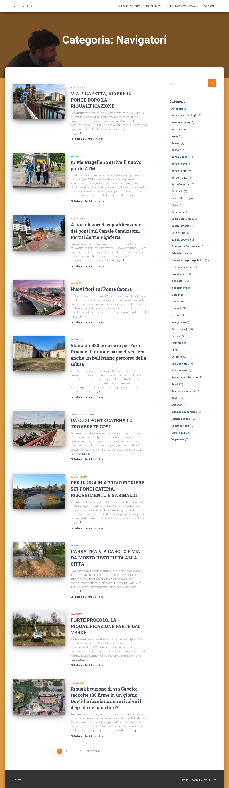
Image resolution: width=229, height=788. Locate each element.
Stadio (175, 398)
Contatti (209, 6)
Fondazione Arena (182, 267)
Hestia (184, 780)
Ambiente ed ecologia (83, 414)
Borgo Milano (79, 87)
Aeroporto (177, 108)
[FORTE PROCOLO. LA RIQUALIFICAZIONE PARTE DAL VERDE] (39, 628)
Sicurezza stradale (182, 391)
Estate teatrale (179, 253)
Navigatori (77, 156)
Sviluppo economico (183, 412)
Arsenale (176, 129)
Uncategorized (180, 425)
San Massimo (179, 363)
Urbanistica (178, 432)
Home (18, 779)
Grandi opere (179, 274)
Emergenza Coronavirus (185, 246)
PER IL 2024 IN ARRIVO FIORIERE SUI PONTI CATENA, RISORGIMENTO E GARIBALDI (107, 489)
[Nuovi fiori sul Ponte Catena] (39, 297)
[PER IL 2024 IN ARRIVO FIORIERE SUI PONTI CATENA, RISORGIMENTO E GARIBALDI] (39, 491)
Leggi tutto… (78, 133)
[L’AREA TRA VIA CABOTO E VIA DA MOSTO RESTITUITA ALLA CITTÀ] (39, 559)
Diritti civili (177, 232)
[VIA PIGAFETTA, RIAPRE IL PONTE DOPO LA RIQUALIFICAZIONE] (39, 101)
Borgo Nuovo (179, 163)
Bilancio (176, 150)
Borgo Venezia (180, 184)
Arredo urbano (180, 122)
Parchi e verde (179, 329)
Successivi (93, 751)
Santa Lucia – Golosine (184, 377)
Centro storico (179, 198)
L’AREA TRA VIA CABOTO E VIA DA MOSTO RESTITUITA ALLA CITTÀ (105, 558)
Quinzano (177, 356)
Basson (175, 143)
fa (98, 138)
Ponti (174, 349)
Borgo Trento (79, 477)
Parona (175, 336)
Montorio (176, 308)
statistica (176, 405)
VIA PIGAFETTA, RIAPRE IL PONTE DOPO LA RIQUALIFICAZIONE (101, 100)
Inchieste (176, 280)
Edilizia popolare (181, 239)
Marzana (176, 294)
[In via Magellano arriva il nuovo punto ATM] (39, 170)
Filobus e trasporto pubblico (187, 260)
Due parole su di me (129, 6)
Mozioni (176, 315)
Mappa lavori (153, 6)
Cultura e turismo (181, 218)
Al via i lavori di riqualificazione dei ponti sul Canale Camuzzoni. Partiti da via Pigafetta (106, 231)
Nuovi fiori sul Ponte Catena (101, 289)
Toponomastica (180, 418)
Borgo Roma (178, 170)
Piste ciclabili (179, 343)
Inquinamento (179, 287)
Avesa (175, 136)
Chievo (175, 205)
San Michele (178, 370)
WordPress (210, 780)
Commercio (178, 212)
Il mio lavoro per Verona (181, 6)
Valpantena (177, 439)
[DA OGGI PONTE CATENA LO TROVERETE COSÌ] (39, 428)
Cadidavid (177, 191)
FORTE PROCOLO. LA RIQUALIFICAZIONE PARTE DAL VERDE (106, 626)
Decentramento (180, 225)
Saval (174, 384)
